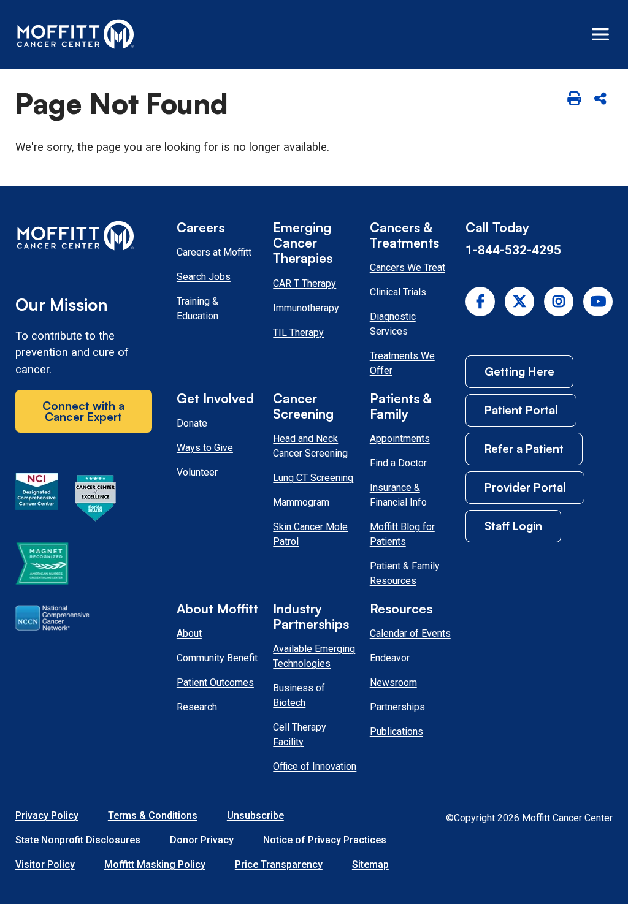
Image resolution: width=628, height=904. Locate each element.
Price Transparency (279, 864)
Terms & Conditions (152, 815)
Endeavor (390, 658)
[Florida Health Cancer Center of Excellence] (95, 500)
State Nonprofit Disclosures (77, 840)
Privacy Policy (46, 815)
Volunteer (197, 472)
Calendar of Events (410, 633)
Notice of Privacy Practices (324, 840)
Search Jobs (204, 277)
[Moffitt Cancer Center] (75, 34)
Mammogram (301, 502)
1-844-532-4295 (513, 249)
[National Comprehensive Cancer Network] (52, 620)
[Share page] (601, 99)
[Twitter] (519, 301)
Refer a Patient (524, 448)
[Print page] (574, 99)
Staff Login (513, 525)
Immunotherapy (306, 308)
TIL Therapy (298, 332)
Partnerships (397, 707)
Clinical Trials (398, 292)
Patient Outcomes (215, 682)
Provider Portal (524, 487)
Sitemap (370, 864)
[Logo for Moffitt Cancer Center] (83, 238)
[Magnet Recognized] (42, 565)
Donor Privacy (202, 840)
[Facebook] (480, 301)
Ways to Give (205, 448)
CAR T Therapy (304, 283)
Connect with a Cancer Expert (83, 411)
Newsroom (393, 682)
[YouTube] (598, 301)
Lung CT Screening (313, 478)
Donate (192, 423)
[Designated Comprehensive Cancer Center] (36, 500)
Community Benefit (217, 658)
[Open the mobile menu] (600, 34)
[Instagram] (558, 301)
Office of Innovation (314, 766)
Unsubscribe (255, 815)
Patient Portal (520, 410)
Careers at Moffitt (214, 252)
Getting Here (519, 371)
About (189, 633)
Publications (396, 731)
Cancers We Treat (407, 267)
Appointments (400, 438)
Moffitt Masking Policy (154, 864)
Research (197, 707)
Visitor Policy (45, 864)
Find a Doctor (398, 463)
